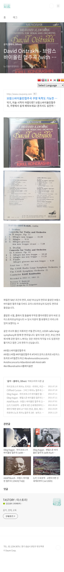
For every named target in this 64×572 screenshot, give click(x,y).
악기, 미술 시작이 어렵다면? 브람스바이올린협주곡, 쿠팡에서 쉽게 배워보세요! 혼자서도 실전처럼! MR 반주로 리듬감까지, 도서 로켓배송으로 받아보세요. (31, 104)
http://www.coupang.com (19, 94)
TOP (58, 547)
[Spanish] (62, 80)
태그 (15, 17)
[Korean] (54, 80)
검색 (51, 6)
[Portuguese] (58, 80)
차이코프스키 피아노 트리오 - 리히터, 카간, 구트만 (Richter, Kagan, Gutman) (25, 388)
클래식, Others (20, 380)
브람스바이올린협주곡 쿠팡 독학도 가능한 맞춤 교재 (32, 98)
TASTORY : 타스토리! (15, 500)
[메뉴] (58, 6)
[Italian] (47, 80)
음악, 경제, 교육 (10, 510)
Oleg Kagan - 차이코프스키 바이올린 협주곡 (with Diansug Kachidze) (25, 395)
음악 (9, 380)
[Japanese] (50, 80)
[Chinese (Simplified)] (39, 80)
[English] (43, 80)
